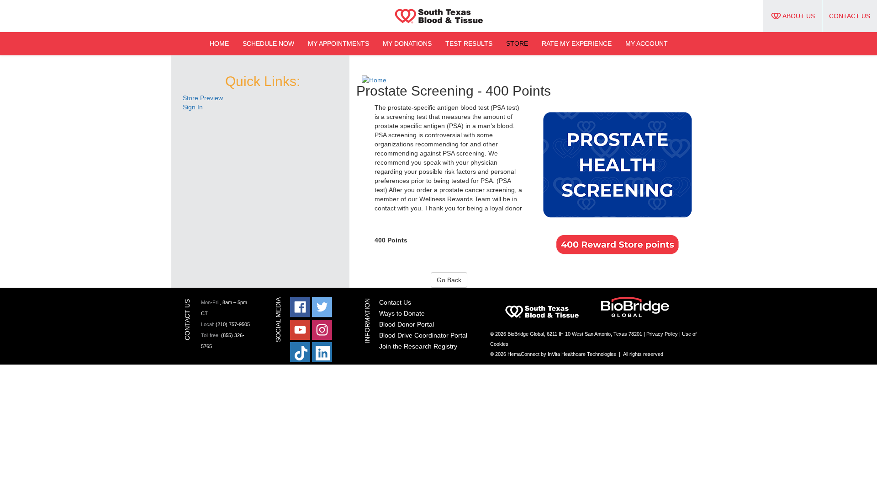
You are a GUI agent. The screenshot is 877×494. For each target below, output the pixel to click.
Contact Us (849, 16)
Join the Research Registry (418, 346)
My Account (646, 43)
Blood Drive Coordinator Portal (423, 335)
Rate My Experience (577, 43)
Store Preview (203, 98)
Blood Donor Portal (406, 324)
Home (219, 43)
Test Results (468, 43)
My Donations (407, 43)
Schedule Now (268, 43)
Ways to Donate (402, 313)
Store (517, 43)
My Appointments (338, 43)
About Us (798, 16)
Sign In (193, 107)
